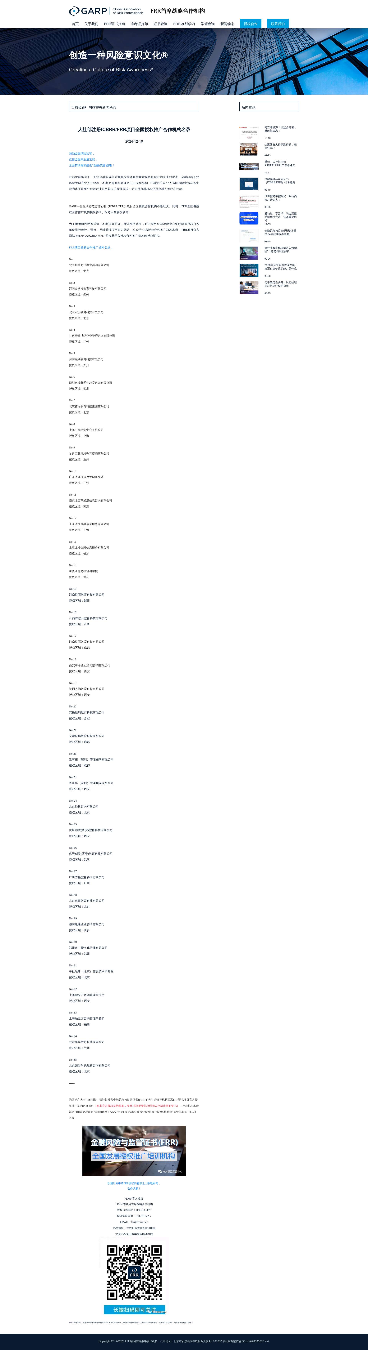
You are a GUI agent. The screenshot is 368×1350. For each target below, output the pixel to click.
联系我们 (278, 23)
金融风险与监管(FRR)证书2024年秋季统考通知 (280, 232)
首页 (75, 23)
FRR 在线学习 (184, 23)
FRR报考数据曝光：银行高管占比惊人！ (280, 197)
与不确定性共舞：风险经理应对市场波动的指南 (280, 283)
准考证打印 (139, 23)
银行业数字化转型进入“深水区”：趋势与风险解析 (281, 249)
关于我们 (91, 23)
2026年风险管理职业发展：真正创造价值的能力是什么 (280, 266)
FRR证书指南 (114, 23)
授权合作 (251, 23)
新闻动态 (227, 23)
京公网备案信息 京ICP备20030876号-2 (246, 1341)
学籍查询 (208, 23)
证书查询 (161, 23)
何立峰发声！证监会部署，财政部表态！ (280, 128)
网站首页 (95, 107)
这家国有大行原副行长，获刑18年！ (280, 146)
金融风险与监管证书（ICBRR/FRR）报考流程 (279, 180)
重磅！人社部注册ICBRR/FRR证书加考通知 (279, 163)
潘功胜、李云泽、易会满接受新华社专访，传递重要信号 (280, 216)
